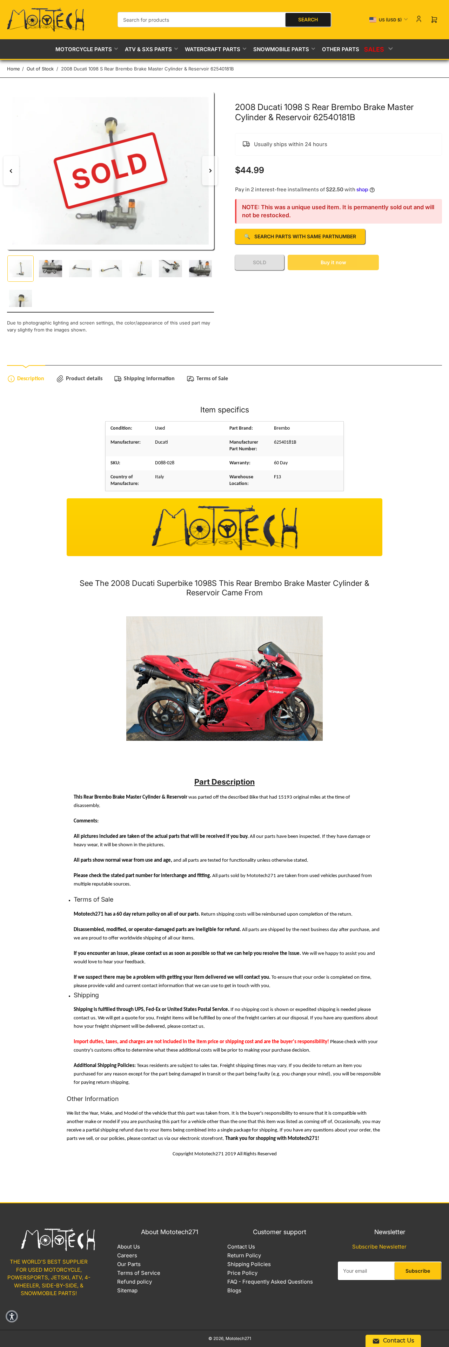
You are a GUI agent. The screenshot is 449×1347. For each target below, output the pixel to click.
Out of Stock (40, 68)
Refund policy (134, 1281)
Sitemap (127, 1290)
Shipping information (149, 379)
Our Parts (129, 1264)
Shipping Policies (249, 1264)
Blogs (234, 1290)
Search (308, 19)
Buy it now (333, 262)
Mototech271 (238, 1338)
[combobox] (224, 19)
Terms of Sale (212, 379)
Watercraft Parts (212, 49)
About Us (128, 1246)
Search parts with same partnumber (300, 236)
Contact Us (241, 1246)
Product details (84, 379)
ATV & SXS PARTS (148, 49)
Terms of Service (138, 1273)
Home (13, 68)
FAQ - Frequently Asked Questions (270, 1281)
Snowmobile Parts (281, 49)
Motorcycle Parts (83, 49)
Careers (127, 1255)
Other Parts (340, 49)
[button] (12, 1316)
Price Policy (242, 1273)
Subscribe (418, 1271)
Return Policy (244, 1255)
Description (30, 379)
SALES (375, 49)
